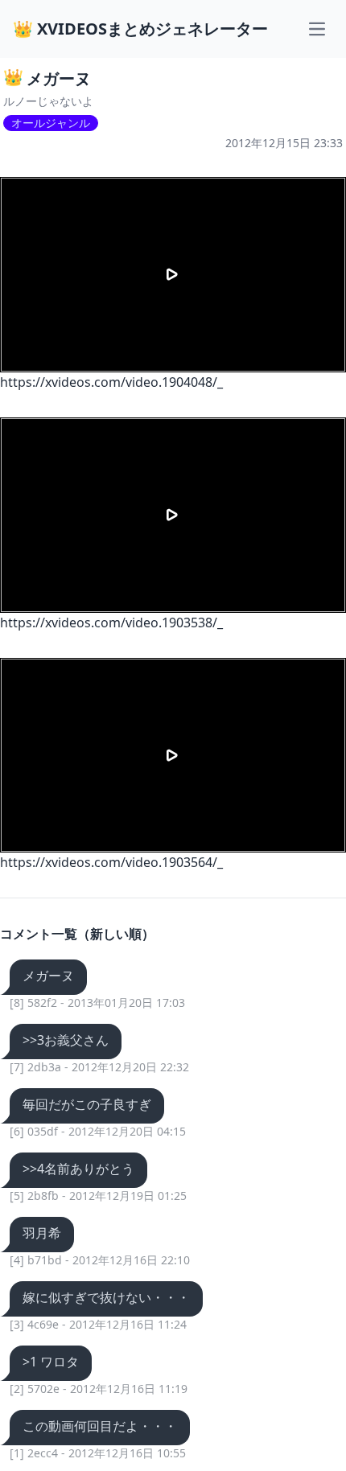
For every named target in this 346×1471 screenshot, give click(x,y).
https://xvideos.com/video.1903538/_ (111, 622)
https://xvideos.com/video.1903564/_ (111, 862)
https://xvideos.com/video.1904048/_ (111, 382)
